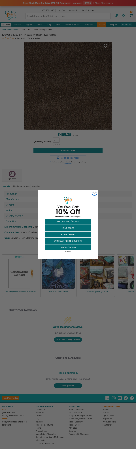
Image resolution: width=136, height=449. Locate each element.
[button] (68, 221)
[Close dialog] (94, 193)
